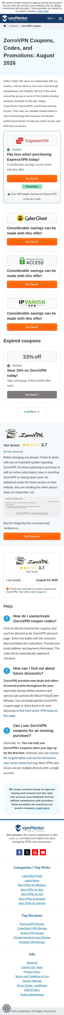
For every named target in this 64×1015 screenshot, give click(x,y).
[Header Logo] (15, 18)
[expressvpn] (32, 167)
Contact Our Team (32, 967)
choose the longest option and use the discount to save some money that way (31, 758)
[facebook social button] (19, 852)
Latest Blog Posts (32, 875)
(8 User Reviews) (13, 451)
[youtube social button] (43, 852)
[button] (7, 1008)
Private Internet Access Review (32, 937)
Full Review (31, 536)
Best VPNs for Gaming (32, 903)
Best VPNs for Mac (32, 889)
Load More (30, 411)
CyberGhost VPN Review (32, 928)
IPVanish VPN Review (32, 942)
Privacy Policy (32, 971)
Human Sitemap (32, 980)
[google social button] (35, 852)
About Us (32, 962)
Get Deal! (31, 178)
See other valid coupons (32, 591)
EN (50, 18)
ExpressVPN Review (32, 923)
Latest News (32, 880)
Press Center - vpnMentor (32, 985)
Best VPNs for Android (32, 898)
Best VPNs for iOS (32, 894)
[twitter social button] (27, 852)
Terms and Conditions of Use (32, 976)
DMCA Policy (32, 989)
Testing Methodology (32, 994)
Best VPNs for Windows (32, 885)
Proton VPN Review (32, 933)
